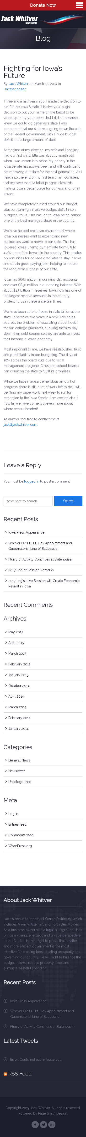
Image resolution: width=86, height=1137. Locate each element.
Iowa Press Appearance (26, 532)
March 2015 (17, 653)
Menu (79, 5)
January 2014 (18, 729)
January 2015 (18, 675)
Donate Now (43, 5)
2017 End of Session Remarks (31, 570)
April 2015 (16, 643)
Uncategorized (15, 89)
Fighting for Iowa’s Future (33, 72)
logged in (31, 481)
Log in (13, 814)
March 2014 (17, 707)
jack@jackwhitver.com (20, 425)
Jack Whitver (18, 84)
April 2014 (16, 696)
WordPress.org (20, 846)
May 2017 (15, 632)
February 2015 (19, 664)
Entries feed (17, 824)
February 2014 (19, 718)
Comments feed (20, 835)
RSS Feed (20, 1073)
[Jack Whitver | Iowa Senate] (43, 19)
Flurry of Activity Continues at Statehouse (39, 559)
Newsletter (16, 771)
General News (19, 760)
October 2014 (19, 686)
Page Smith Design (52, 1113)
